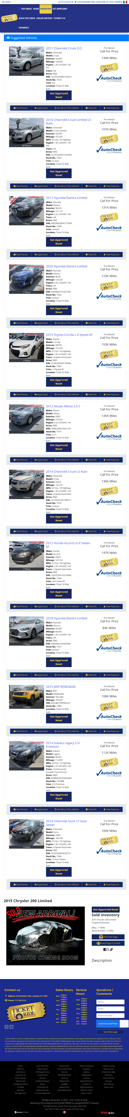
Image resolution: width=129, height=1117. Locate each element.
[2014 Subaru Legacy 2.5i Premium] (26, 754)
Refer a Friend (86, 1093)
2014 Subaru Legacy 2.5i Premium (63, 745)
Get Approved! (60, 8)
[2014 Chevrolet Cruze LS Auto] (26, 483)
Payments (24, 27)
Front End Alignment (42, 1093)
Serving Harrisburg (20, 1084)
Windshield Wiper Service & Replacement (64, 1078)
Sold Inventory (108, 1078)
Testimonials (20, 1081)
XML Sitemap (109, 1084)
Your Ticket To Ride (78, 1100)
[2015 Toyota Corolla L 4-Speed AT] (26, 346)
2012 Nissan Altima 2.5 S (63, 406)
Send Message (110, 1032)
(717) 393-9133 (66, 2)
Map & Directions (86, 1087)
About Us (20, 1069)
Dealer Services (44, 18)
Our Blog (20, 1087)
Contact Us (59, 18)
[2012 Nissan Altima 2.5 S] (26, 417)
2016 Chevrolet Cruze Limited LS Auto (68, 121)
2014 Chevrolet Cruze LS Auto (66, 471)
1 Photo (26, 223)
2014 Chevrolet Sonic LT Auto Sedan (66, 823)
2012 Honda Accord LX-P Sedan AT (68, 545)
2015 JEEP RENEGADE (61, 686)
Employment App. (108, 1072)
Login (7, 2)
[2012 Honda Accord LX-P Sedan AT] (26, 554)
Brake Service (64, 1066)
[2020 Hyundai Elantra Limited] (26, 277)
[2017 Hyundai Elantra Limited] (26, 209)
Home (36, 8)
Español (119, 2)
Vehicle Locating (109, 1066)
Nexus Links (108, 1087)
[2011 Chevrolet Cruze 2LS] (26, 59)
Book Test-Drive (27, 18)
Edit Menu (26, 8)
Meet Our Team (86, 1090)
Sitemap (108, 1081)
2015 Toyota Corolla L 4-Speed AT (69, 335)
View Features (112, 108)
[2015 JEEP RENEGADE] (26, 695)
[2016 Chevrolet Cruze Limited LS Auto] (26, 131)
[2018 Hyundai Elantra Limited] (26, 629)
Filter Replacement (64, 1090)
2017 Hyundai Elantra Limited (66, 198)
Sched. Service (42, 1069)
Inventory (45, 8)
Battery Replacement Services (86, 1075)
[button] (59, 95)
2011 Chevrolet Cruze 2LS (64, 48)
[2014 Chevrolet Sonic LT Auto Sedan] (26, 832)
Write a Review (20, 1078)
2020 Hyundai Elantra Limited (66, 266)
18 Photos (26, 74)
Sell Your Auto (108, 1069)
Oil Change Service (42, 1072)
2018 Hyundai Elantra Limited (66, 618)
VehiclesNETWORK (63, 1103)
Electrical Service (86, 1081)
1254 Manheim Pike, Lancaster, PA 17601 (95, 2)
